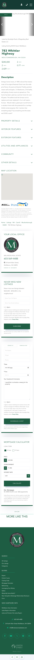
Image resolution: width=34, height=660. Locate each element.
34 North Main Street (18, 623)
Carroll (18, 222)
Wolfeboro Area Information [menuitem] (9, 608)
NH (14, 222)
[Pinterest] (23, 636)
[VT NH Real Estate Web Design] (17, 647)
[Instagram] (29, 636)
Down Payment (9, 464)
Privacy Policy (15, 319)
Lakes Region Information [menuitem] (9, 610)
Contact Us (10, 345)
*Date (5, 364)
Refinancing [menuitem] (5, 585)
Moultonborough (27, 222)
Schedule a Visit (23, 345)
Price (5, 456)
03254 (5, 225)
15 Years (17, 450)
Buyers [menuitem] (3, 575)
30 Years (9, 450)
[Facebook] (4, 636)
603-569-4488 (27, 5)
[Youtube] (11, 636)
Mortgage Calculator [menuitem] (7, 583)
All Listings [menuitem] (5, 561)
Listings (9, 222)
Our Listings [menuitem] (5, 563)
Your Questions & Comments (12, 379)
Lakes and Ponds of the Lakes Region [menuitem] (12, 613)
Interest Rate (8, 472)
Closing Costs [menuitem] (5, 580)
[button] (3, 24)
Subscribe (17, 326)
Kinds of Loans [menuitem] (6, 578)
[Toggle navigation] (31, 5)
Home (3, 222)
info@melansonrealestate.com (18, 628)
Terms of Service (11, 428)
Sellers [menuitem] (3, 591)
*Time (5, 371)
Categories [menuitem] (5, 566)
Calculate (17, 483)
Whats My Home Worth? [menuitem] (8, 593)
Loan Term (8, 446)
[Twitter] (17, 636)
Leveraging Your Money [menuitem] (8, 588)
